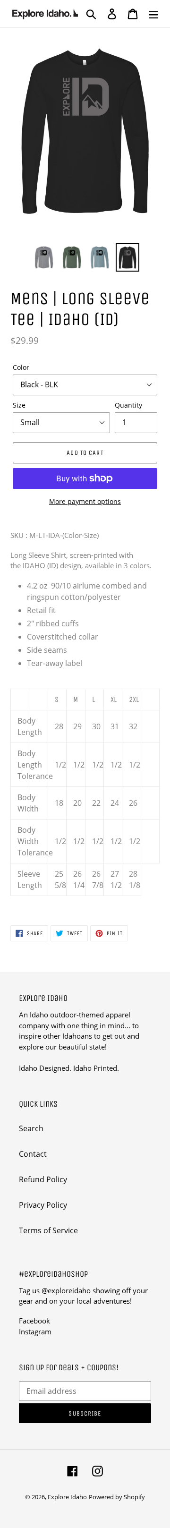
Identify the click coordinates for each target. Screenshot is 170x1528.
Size (19, 405)
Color (21, 367)
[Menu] (153, 13)
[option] (44, 257)
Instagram (35, 1331)
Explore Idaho (67, 1497)
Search (31, 1128)
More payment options (85, 501)
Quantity (128, 405)
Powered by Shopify (117, 1497)
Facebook (34, 1320)
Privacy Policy (43, 1205)
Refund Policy (43, 1179)
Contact (33, 1154)
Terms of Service (48, 1230)
